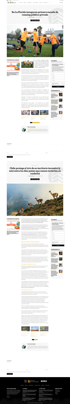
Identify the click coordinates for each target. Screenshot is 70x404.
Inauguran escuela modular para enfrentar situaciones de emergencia (35, 117)
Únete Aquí (58, 86)
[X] (61, 0)
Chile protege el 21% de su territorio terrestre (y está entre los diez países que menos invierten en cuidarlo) (46, 391)
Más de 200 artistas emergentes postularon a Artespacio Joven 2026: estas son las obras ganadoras (29, 395)
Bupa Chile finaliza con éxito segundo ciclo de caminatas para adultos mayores (43, 117)
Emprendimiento (53, 111)
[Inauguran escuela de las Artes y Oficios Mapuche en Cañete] (25, 112)
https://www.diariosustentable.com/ (32, 128)
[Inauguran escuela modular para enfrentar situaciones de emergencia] (35, 112)
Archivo (35, 9)
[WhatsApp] (37, 20)
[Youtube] (62, 0)
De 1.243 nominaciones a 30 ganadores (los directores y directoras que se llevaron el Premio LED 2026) (46, 395)
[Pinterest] (35, 20)
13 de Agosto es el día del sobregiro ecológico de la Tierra (49, 139)
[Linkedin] (39, 20)
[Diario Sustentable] (24, 130)
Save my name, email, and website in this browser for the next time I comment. (19, 154)
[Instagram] (60, 0)
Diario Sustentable (32, 17)
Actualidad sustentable (36, 122)
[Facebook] (59, 0)
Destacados (8, 71)
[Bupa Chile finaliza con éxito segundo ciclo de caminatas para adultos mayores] (44, 112)
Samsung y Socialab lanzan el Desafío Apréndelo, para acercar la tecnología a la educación (20, 139)
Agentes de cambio (41, 392)
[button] (49, 2)
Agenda (40, 400)
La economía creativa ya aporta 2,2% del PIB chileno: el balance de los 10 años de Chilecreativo (54, 96)
